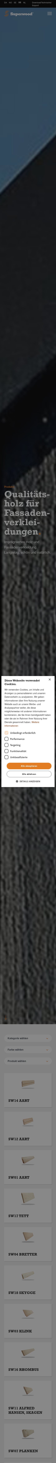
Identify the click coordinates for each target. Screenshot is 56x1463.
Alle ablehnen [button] (29, 774)
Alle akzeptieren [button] (29, 766)
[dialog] (28, 731)
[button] (28, 781)
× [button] (49, 679)
